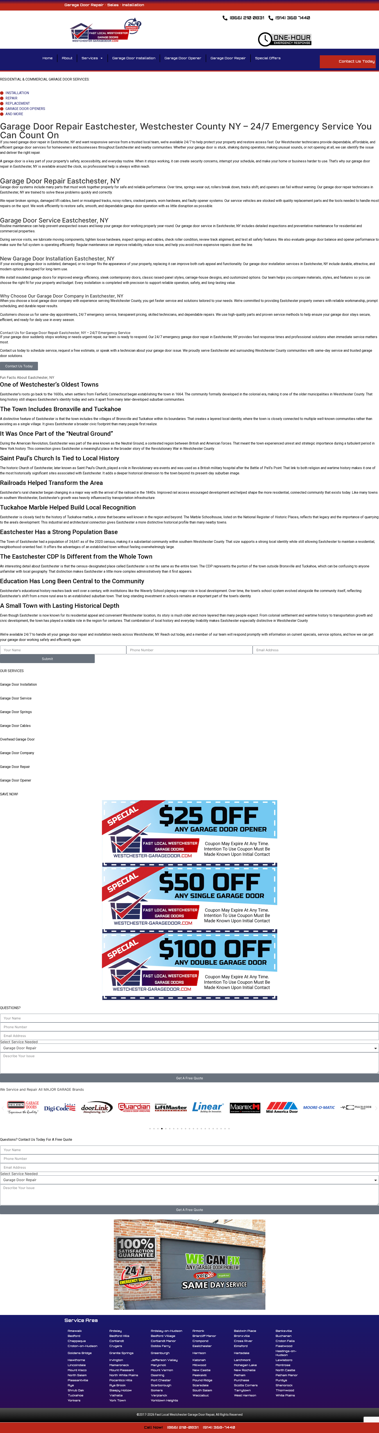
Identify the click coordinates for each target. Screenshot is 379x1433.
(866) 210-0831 (182, 1427)
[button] (2, 1108)
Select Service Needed (19, 1042)
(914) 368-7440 (219, 1427)
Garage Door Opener (182, 58)
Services (90, 58)
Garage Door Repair (228, 58)
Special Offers (268, 58)
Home (48, 58)
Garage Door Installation (133, 58)
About (67, 58)
